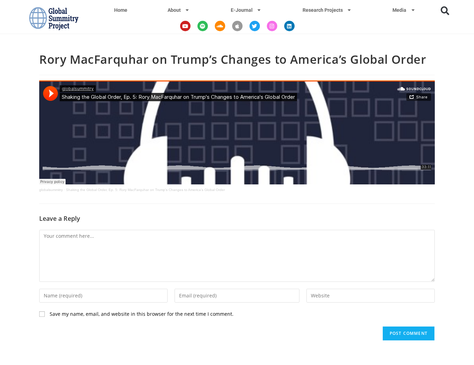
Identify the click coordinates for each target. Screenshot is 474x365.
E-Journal (242, 10)
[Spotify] (202, 26)
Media (399, 10)
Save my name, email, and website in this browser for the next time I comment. (142, 314)
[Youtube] (185, 26)
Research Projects (323, 10)
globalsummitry (51, 190)
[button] (445, 10)
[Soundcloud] (220, 26)
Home (120, 10)
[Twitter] (254, 26)
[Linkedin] (289, 26)
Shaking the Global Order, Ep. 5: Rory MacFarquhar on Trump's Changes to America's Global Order (145, 190)
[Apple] (237, 26)
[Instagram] (272, 26)
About (174, 10)
